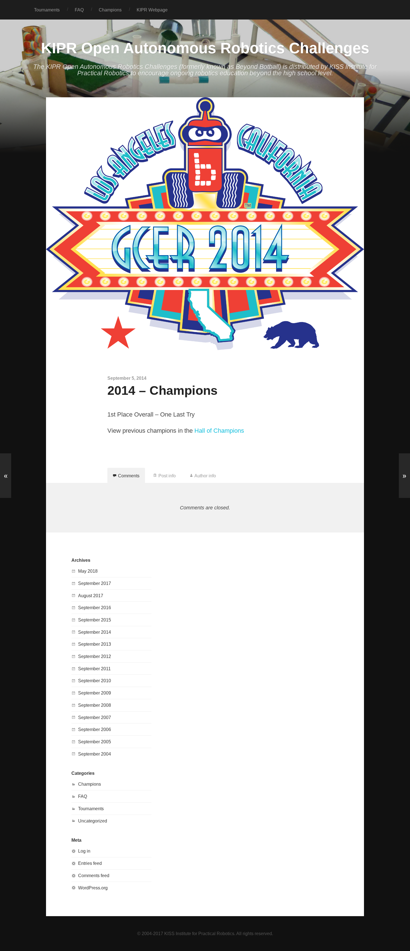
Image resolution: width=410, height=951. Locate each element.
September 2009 (94, 692)
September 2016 (94, 607)
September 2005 (94, 741)
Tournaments (47, 9)
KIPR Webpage (152, 9)
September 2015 (94, 619)
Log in (84, 850)
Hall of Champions (219, 430)
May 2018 (88, 570)
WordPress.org (93, 887)
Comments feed (93, 875)
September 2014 (94, 632)
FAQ (79, 9)
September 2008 (94, 705)
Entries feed (90, 863)
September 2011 (94, 668)
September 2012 (94, 656)
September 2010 (94, 680)
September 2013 (94, 644)
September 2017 (94, 583)
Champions (110, 9)
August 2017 (90, 595)
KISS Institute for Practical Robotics (199, 933)
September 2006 (94, 729)
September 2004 (94, 753)
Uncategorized (92, 820)
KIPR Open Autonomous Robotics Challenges (205, 47)
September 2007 (94, 717)
